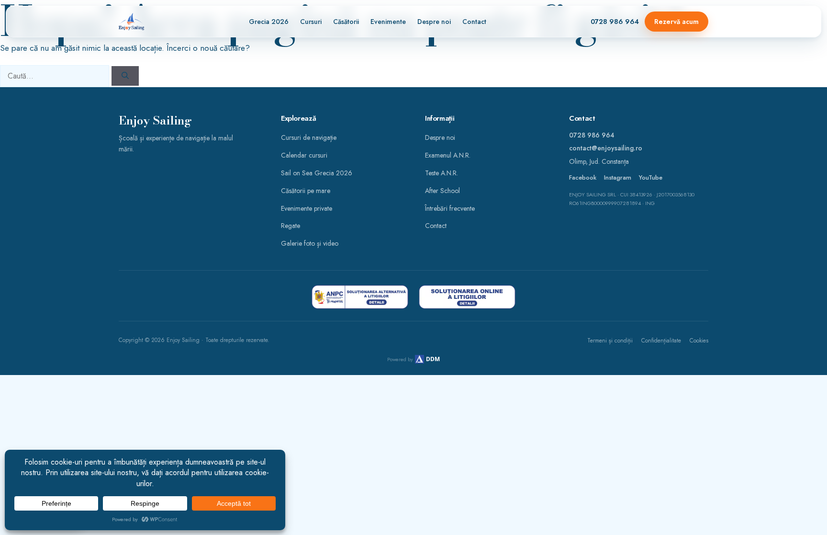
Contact (474, 21)
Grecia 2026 (269, 21)
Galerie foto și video (309, 243)
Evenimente (388, 21)
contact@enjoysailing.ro (605, 148)
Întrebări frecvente (450, 208)
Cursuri (311, 21)
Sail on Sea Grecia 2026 (316, 173)
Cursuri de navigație (308, 137)
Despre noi (434, 21)
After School (442, 190)
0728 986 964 (615, 21)
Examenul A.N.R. (447, 155)
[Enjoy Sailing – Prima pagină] (131, 21)
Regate (290, 225)
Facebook (582, 177)
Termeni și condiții (610, 340)
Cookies (699, 340)
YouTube (650, 177)
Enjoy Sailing (155, 121)
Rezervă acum (676, 21)
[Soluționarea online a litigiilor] (467, 297)
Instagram (617, 177)
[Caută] (125, 76)
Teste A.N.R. (441, 173)
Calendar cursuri (304, 155)
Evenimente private (306, 208)
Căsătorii (346, 21)
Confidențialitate (661, 340)
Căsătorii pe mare (305, 190)
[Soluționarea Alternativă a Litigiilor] (360, 297)
